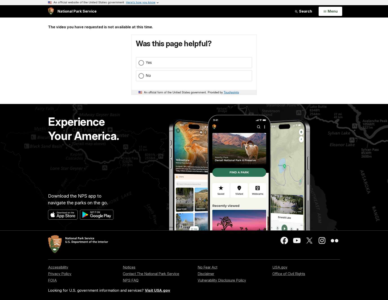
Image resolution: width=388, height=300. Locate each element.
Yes (149, 62)
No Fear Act (207, 267)
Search (305, 11)
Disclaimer (206, 273)
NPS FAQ (131, 280)
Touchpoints (231, 92)
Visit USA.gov (157, 290)
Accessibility (58, 267)
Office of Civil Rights (288, 273)
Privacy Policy (59, 273)
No (148, 75)
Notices (129, 267)
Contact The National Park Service (151, 273)
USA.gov (279, 267)
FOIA (52, 280)
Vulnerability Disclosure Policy (222, 280)
